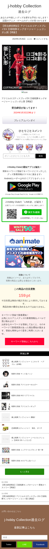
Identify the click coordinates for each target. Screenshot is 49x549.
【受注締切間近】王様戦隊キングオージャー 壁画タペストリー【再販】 (24, 484)
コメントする (42, 39)
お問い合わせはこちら (11, 511)
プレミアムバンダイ (24, 120)
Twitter (8, 544)
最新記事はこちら (24, 527)
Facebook (40, 544)
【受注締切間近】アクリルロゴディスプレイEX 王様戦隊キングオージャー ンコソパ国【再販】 (24, 496)
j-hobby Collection (24, 520)
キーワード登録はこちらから (24, 341)
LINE (24, 544)
